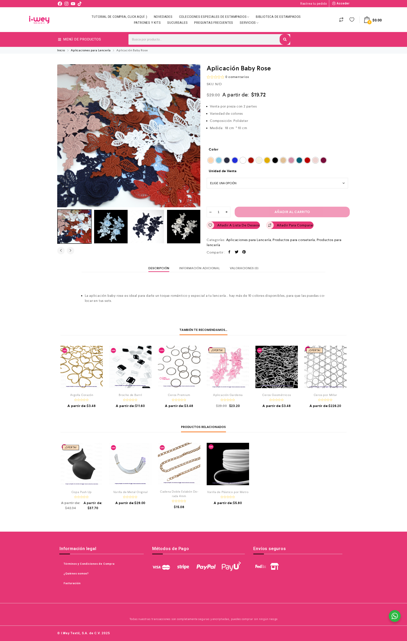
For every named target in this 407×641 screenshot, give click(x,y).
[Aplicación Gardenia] (228, 367)
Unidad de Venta (223, 171)
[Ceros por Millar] (325, 367)
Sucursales (177, 22)
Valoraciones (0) (244, 268)
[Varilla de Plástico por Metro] (228, 464)
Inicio (61, 50)
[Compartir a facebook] (229, 252)
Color (214, 149)
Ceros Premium (179, 395)
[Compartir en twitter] (236, 252)
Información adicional (199, 268)
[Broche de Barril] (130, 367)
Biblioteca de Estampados (278, 16)
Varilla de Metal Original (130, 492)
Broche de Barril (130, 395)
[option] (128, 135)
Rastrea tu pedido (313, 3)
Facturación (72, 583)
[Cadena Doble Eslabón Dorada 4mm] (179, 464)
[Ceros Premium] (179, 367)
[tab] (159, 268)
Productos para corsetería (294, 240)
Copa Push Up (81, 492)
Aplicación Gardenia (228, 395)
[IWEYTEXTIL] (39, 19)
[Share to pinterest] (244, 252)
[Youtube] (73, 3)
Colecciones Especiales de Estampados (213, 16)
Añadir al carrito (292, 212)
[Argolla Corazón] (81, 367)
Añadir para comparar (295, 225)
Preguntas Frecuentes (213, 22)
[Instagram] (66, 3)
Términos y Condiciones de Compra (89, 563)
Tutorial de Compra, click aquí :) (119, 16)
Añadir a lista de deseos (238, 225)
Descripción (158, 268)
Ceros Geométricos (276, 395)
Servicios (248, 22)
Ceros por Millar (325, 395)
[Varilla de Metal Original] (130, 464)
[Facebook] (60, 3)
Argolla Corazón (81, 395)
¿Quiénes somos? (76, 573)
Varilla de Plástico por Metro (228, 492)
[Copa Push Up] (81, 464)
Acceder (343, 3)
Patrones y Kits (147, 22)
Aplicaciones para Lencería (91, 50)
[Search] (285, 39)
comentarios (237, 77)
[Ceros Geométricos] (276, 367)
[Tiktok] (79, 3)
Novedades (163, 16)
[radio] (211, 160)
